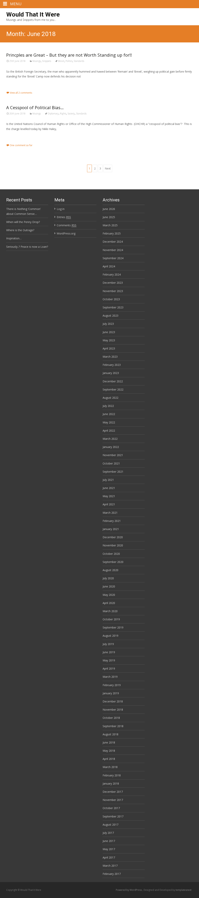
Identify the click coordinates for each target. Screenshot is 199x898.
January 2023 (111, 373)
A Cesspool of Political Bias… (35, 107)
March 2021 (110, 512)
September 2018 (113, 726)
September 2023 (113, 307)
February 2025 (112, 233)
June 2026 (109, 209)
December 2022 (113, 381)
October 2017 (111, 808)
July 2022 (108, 406)
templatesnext (183, 890)
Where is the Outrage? (20, 230)
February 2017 (112, 874)
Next (108, 168)
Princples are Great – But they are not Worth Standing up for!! (69, 55)
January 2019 (111, 693)
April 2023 (109, 348)
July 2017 (108, 833)
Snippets (46, 61)
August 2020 (110, 570)
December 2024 (113, 241)
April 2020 (109, 603)
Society (71, 113)
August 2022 (110, 397)
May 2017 (109, 849)
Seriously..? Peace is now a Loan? (27, 246)
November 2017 (113, 800)
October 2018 (111, 718)
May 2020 (109, 595)
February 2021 (112, 521)
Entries (64, 217)
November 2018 (113, 709)
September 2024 (113, 258)
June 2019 (109, 652)
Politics (68, 61)
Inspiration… (14, 238)
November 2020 (113, 545)
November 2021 (113, 455)
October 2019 (111, 619)
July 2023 (108, 324)
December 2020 (113, 537)
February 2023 (112, 365)
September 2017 (113, 816)
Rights (63, 113)
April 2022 (109, 430)
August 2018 (110, 734)
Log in (61, 209)
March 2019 (110, 677)
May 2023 (109, 340)
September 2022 (113, 389)
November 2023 (113, 291)
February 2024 (112, 274)
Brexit (61, 61)
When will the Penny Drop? (23, 222)
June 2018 (109, 742)
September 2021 (113, 471)
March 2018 (110, 767)
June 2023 (109, 332)
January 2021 (111, 529)
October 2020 (111, 554)
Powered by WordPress (129, 890)
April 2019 (109, 668)
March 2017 (110, 865)
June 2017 (109, 841)
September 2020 (113, 562)
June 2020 (109, 586)
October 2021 (111, 463)
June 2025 (109, 217)
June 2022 (109, 414)
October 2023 (111, 299)
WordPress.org (66, 233)
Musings (36, 61)
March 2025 (110, 225)
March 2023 (110, 356)
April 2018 (109, 759)
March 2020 (110, 611)
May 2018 (109, 750)
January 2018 (111, 783)
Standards (79, 61)
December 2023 (113, 282)
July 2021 (108, 480)
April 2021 (109, 504)
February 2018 (112, 775)
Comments (66, 225)
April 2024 (109, 266)
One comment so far (21, 145)
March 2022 (110, 439)
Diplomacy (53, 113)
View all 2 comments (21, 92)
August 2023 (110, 315)
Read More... (15, 88)
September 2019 (113, 627)
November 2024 (113, 250)
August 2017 (110, 824)
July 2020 (108, 578)
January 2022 (111, 447)
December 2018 (113, 701)
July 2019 (108, 644)
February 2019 (112, 685)
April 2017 (109, 857)
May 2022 (109, 422)
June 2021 (109, 488)
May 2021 (109, 496)
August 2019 (110, 635)
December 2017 (113, 792)
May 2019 (109, 660)
